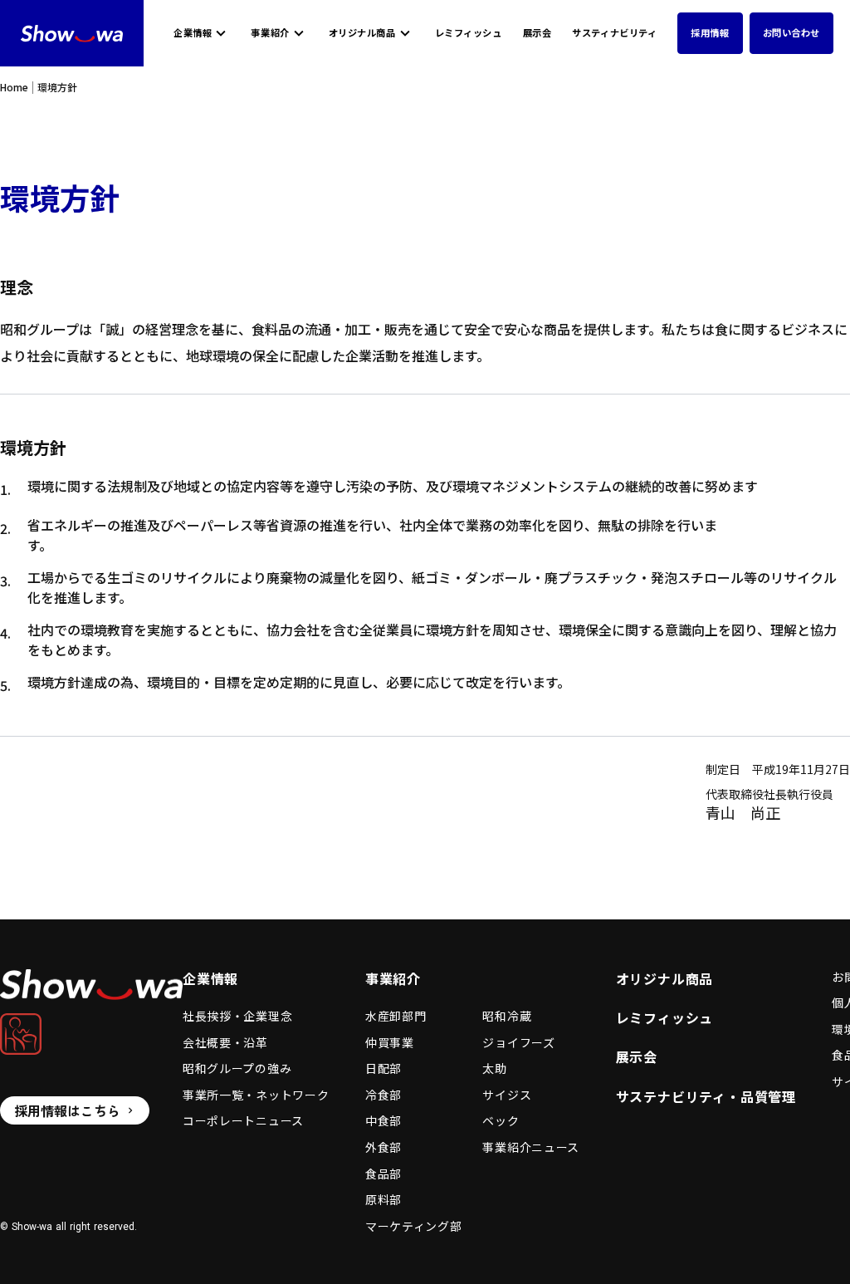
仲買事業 (389, 1043)
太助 (494, 1068)
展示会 (537, 33)
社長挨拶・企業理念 (237, 1016)
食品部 (383, 1174)
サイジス (506, 1095)
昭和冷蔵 (506, 1016)
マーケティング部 (413, 1226)
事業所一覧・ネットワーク (256, 1095)
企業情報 (192, 33)
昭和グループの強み (237, 1068)
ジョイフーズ (518, 1043)
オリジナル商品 (362, 33)
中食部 (383, 1121)
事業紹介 (270, 33)
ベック (500, 1121)
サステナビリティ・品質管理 (706, 1096)
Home (14, 87)
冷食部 (383, 1095)
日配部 (383, 1068)
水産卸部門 (396, 1016)
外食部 (383, 1147)
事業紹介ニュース (530, 1147)
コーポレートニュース (243, 1121)
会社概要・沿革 (225, 1043)
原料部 (383, 1200)
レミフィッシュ (468, 33)
